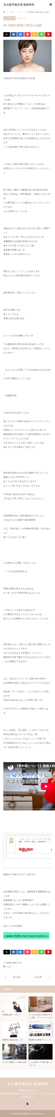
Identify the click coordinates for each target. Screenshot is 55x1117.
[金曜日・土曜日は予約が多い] (15, 977)
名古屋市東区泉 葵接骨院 (18, 4)
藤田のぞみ (17, 963)
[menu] (50, 4)
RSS (27, 1103)
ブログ (9, 18)
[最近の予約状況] (39, 977)
